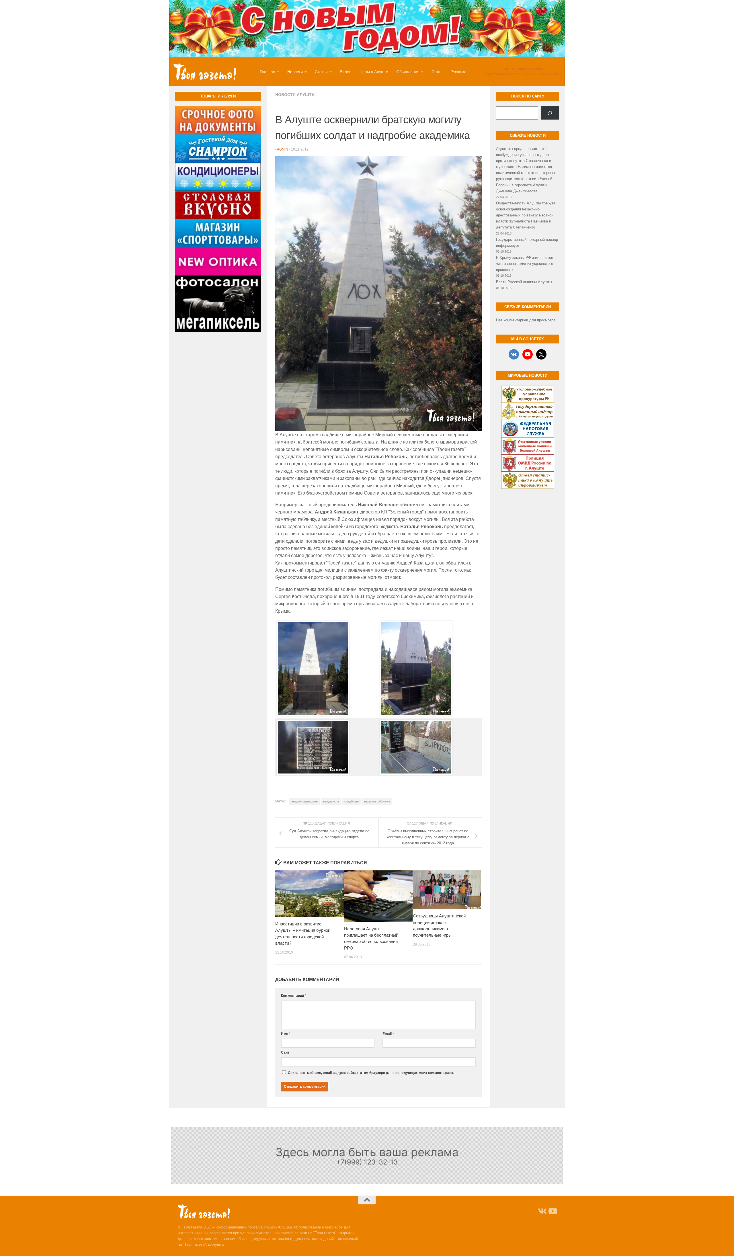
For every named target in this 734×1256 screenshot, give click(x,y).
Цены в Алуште (374, 71)
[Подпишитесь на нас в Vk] (542, 1211)
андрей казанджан (304, 801)
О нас (437, 71)
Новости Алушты (295, 94)
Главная (267, 71)
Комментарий (293, 996)
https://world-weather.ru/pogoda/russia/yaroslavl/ (523, 74)
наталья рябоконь (377, 801)
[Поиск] (550, 113)
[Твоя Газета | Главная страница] (204, 71)
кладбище (351, 801)
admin (282, 149)
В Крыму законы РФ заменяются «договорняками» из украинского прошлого (524, 263)
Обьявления (407, 71)
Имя (285, 1034)
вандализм (331, 801)
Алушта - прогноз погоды (523, 69)
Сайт (285, 1052)
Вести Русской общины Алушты (524, 282)
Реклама (458, 71)
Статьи (321, 71)
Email (388, 1034)
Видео (346, 71)
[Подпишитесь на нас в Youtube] (552, 1211)
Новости (295, 71)
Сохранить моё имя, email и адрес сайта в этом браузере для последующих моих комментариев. (371, 1073)
